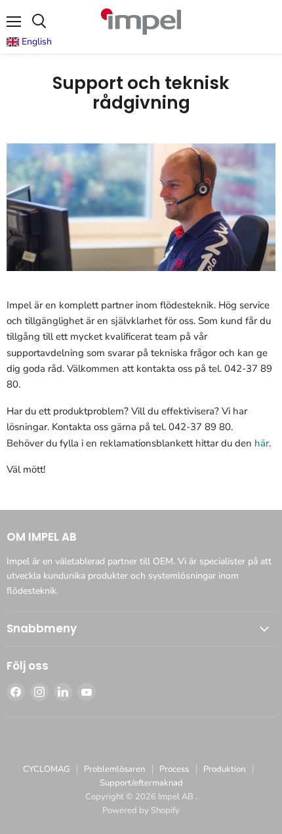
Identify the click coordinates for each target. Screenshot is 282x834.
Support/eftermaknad (141, 783)
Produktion (224, 769)
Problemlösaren (114, 769)
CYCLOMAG (46, 769)
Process (174, 769)
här (261, 443)
